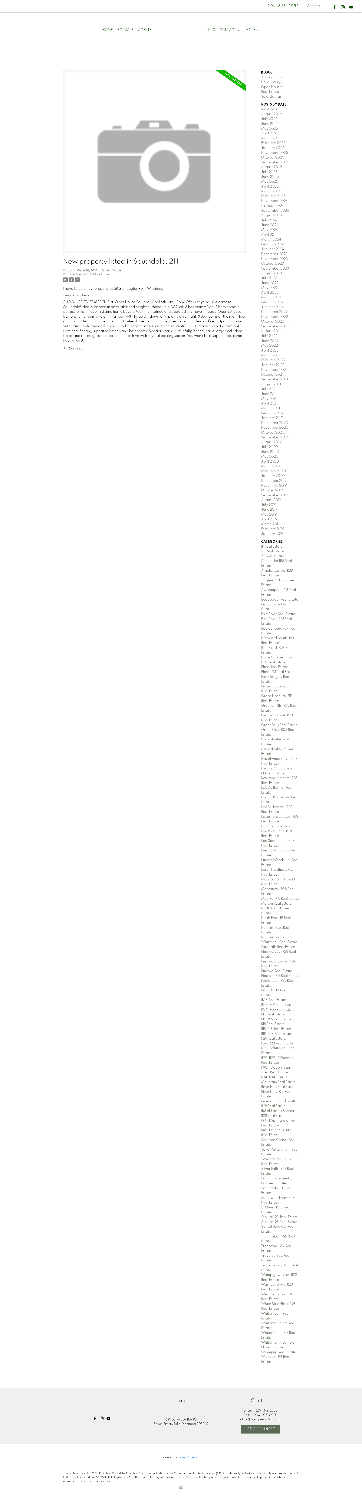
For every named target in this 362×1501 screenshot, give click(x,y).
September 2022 (275, 326)
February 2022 (273, 360)
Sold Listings (271, 96)
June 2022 (270, 341)
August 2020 (271, 442)
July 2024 (269, 220)
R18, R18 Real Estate (276, 1029)
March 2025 (271, 191)
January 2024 (272, 249)
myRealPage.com (189, 1457)
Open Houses (272, 87)
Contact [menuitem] (228, 30)
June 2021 (269, 394)
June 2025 (270, 177)
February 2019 (272, 529)
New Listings (271, 82)
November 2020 (274, 427)
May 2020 (269, 456)
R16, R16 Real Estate (276, 1019)
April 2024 (269, 235)
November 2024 (274, 201)
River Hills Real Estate (278, 1087)
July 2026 (269, 119)
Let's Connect (260, 1429)
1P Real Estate (272, 546)
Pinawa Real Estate (276, 971)
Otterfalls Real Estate (278, 947)
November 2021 (274, 370)
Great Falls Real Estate (279, 725)
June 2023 (270, 283)
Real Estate (270, 91)
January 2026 (272, 148)
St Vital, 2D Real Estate (279, 1217)
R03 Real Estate (273, 1000)
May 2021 (269, 399)
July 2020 (269, 447)
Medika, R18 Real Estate (280, 898)
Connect (313, 6)
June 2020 (270, 452)
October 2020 (272, 432)
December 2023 (274, 254)
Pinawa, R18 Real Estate (280, 976)
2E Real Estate (272, 551)
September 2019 (274, 495)
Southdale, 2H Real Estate (92, 274)
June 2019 (269, 509)
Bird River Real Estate (278, 614)
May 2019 (269, 514)
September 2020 (275, 437)
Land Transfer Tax (275, 826)
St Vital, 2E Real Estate (279, 1222)
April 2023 (269, 292)
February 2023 (273, 302)
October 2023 (272, 263)
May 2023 (269, 288)
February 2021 (272, 413)
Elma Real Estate (274, 667)
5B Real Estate (272, 556)
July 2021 (268, 389)
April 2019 (269, 519)
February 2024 (273, 244)
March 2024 (271, 239)
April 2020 (270, 461)
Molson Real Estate (276, 903)
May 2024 (269, 230)
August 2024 (271, 215)
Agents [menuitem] (145, 30)
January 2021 (272, 418)
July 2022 (269, 336)
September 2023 (275, 268)
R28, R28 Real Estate (277, 1043)
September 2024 (275, 210)
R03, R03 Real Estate (278, 1005)
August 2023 (271, 273)
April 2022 (269, 350)
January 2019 (272, 534)
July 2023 (269, 278)
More (250, 30)
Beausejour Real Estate (279, 599)
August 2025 (271, 167)
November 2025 (274, 153)
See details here (76, 295)
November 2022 (274, 317)
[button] (334, 7)
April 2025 (270, 186)
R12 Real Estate (273, 1014)
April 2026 (269, 133)
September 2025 (275, 162)
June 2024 (270, 225)
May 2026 (269, 128)
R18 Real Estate (273, 1024)
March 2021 (270, 408)
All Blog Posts (271, 77)
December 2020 (274, 423)
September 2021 (274, 379)
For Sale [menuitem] (125, 30)
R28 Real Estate (273, 1038)
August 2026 (271, 114)
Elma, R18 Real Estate (278, 672)
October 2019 (272, 490)
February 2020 (273, 471)
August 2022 (271, 331)
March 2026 (271, 138)
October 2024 (272, 206)
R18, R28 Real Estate (276, 1034)
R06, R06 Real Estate (278, 1009)
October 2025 (272, 157)
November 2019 (274, 485)
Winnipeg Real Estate (278, 1352)
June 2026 (270, 124)
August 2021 (271, 384)
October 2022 (272, 321)
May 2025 (269, 181)
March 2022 (271, 355)
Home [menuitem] (107, 30)
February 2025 (273, 196)
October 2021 (272, 374)
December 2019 (274, 481)
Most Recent (271, 109)
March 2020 (271, 466)
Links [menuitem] (210, 30)
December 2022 (274, 312)
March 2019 (270, 524)
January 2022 (272, 365)
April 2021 (269, 403)
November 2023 (274, 259)
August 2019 (271, 500)
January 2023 (272, 307)
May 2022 (269, 345)
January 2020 (273, 476)
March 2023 (271, 297)
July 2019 (268, 505)
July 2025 (269, 172)
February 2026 (273, 143)
